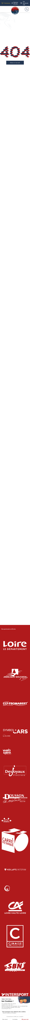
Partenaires (7, 3)
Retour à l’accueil (15, 62)
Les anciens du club (25, 3)
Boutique (15, 2)
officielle (15, 3)
